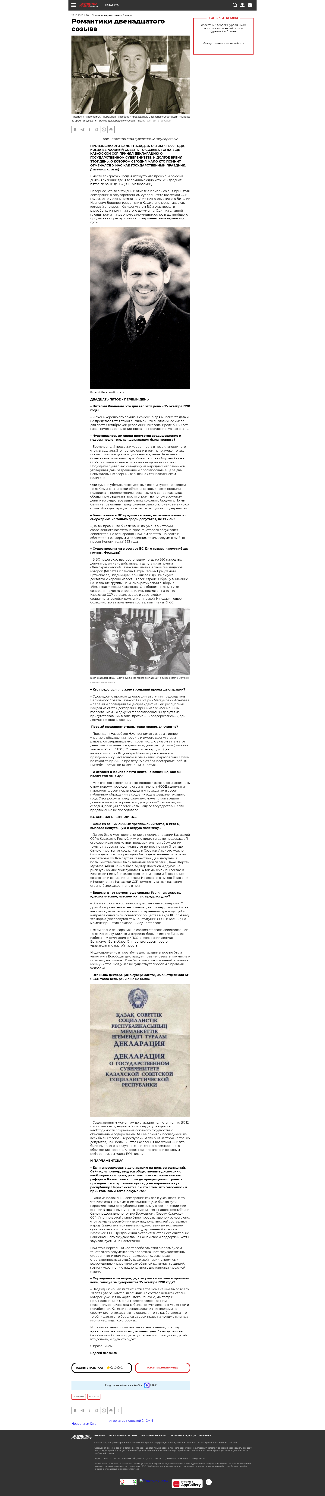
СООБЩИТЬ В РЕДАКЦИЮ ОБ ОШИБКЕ (190, 1435)
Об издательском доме (123, 1435)
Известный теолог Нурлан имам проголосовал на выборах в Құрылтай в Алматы (223, 28)
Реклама (99, 1435)
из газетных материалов (156, 120)
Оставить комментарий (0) (162, 1368)
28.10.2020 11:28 (80, 15)
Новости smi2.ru (83, 1423)
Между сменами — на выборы (224, 43)
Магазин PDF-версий (153, 1435)
